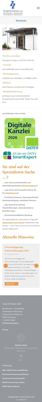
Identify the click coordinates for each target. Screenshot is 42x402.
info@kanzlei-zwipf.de (10, 323)
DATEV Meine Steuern (11, 386)
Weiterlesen (10, 284)
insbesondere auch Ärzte (13, 223)
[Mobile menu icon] (38, 8)
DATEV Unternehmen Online (13, 382)
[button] (6, 266)
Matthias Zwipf (21, 345)
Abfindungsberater (29, 186)
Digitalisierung (12, 193)
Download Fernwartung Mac (13, 378)
